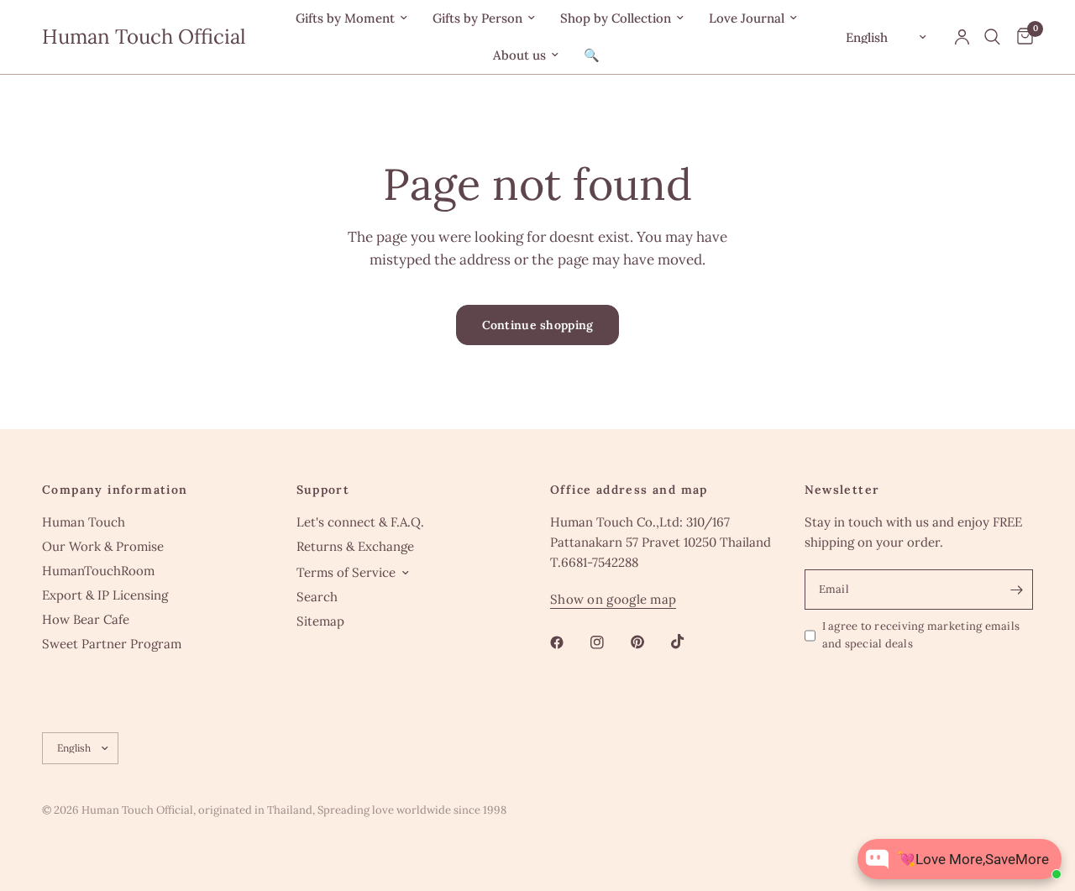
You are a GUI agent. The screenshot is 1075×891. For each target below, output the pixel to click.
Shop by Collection (615, 18)
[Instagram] (608, 642)
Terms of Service (346, 572)
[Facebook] (568, 642)
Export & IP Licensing (105, 595)
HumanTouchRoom (98, 571)
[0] (1021, 37)
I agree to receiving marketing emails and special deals (921, 635)
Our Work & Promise (103, 546)
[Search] (992, 37)
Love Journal (746, 18)
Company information (115, 489)
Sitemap (320, 621)
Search (317, 597)
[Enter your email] (1016, 589)
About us (519, 55)
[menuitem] (351, 18)
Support (323, 489)
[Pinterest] (649, 642)
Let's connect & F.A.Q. (360, 522)
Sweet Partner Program (111, 644)
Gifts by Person (477, 18)
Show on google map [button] (613, 599)
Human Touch (83, 522)
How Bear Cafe (85, 619)
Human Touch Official (144, 37)
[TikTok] (689, 641)
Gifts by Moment (345, 18)
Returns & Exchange (355, 546)
